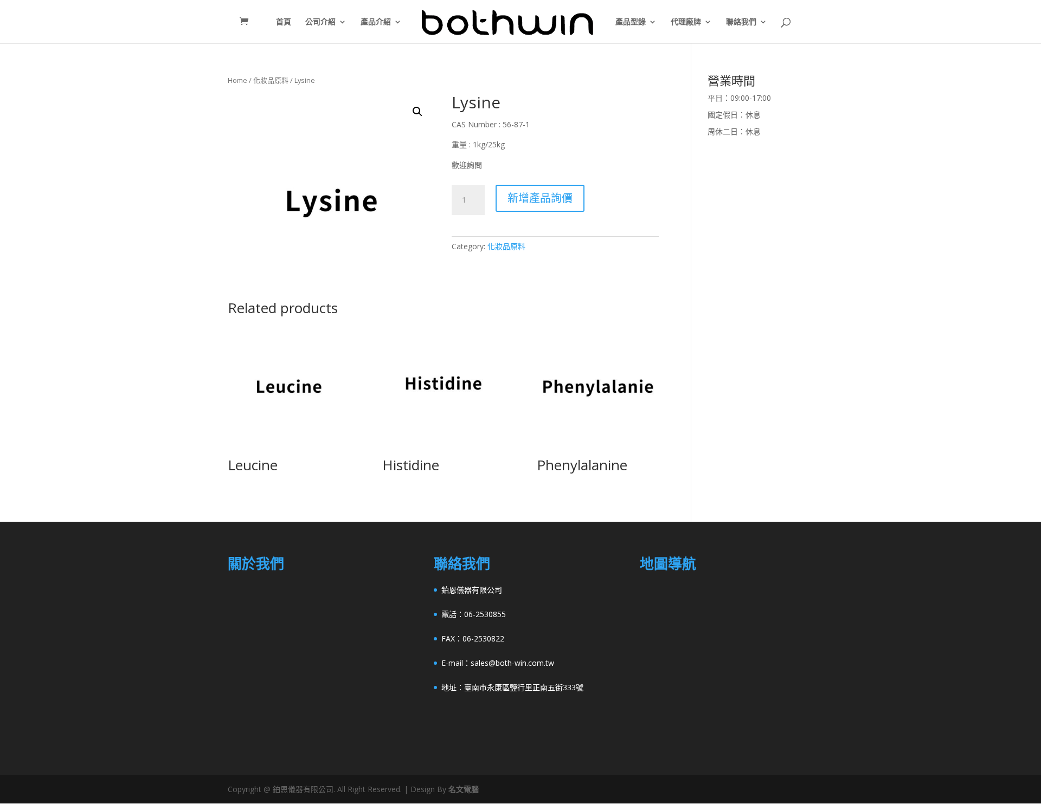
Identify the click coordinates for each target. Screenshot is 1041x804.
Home (237, 80)
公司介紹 (320, 22)
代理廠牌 (686, 22)
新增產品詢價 (540, 198)
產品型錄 (630, 22)
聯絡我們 (741, 22)
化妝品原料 (270, 80)
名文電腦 (463, 789)
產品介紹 (376, 22)
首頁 (283, 22)
